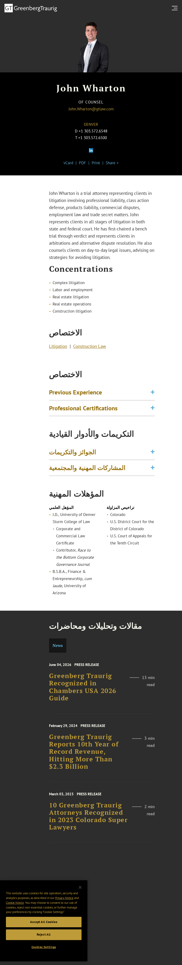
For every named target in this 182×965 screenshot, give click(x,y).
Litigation (58, 346)
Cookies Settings (44, 947)
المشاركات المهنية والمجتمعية (87, 468)
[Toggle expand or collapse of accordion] (152, 392)
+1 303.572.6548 (93, 131)
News (58, 645)
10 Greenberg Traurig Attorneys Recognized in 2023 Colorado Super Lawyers (88, 816)
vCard (68, 162)
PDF (82, 162)
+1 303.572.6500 (92, 137)
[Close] (80, 887)
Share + (112, 162)
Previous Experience (75, 392)
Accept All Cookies (43, 922)
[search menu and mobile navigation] (175, 8)
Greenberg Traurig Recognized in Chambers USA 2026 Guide (82, 687)
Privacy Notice (64, 898)
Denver (91, 124)
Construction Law (89, 346)
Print (96, 162)
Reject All (44, 934)
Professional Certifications (83, 408)
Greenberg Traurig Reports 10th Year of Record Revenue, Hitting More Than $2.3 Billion (83, 751)
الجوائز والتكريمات (72, 452)
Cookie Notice (15, 903)
